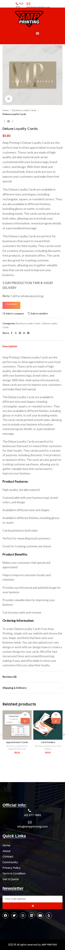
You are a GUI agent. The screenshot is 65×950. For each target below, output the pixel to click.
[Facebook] (5, 915)
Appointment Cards (17, 742)
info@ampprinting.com (32, 827)
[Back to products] (8, 121)
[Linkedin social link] (24, 333)
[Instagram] (23, 915)
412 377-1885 (19, 7)
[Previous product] (4, 121)
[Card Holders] (47, 725)
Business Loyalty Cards (24, 110)
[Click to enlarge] (8, 99)
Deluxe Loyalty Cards (14, 114)
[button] (37, 33)
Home (5, 110)
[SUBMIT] (32, 905)
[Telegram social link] (28, 333)
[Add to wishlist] (25, 715)
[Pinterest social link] (20, 333)
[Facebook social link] (12, 333)
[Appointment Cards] (17, 725)
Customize (11, 303)
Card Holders (48, 742)
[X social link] (16, 333)
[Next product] (12, 121)
